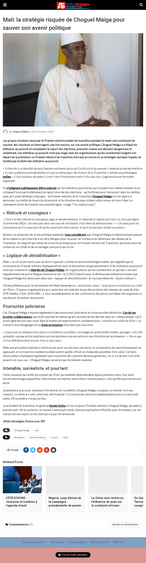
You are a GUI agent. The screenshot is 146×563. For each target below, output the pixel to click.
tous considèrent (75, 234)
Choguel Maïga (102, 196)
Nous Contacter (100, 542)
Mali (37, 430)
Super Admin (21, 131)
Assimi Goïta (57, 405)
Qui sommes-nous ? (35, 542)
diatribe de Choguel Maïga (47, 270)
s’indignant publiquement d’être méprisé (31, 188)
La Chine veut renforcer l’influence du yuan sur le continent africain (107, 501)
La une (54, 437)
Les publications (77, 542)
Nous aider (57, 542)
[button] (5, 5)
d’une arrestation (52, 325)
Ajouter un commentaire (125, 524)
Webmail (118, 542)
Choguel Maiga (21, 430)
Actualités (19, 437)
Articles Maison (38, 437)
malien (7, 176)
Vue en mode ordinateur (74, 555)
